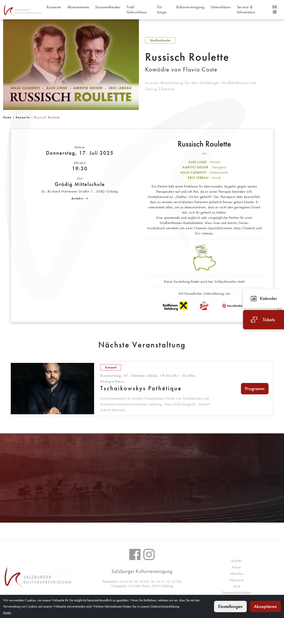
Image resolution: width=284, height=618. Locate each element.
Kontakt (236, 561)
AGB (236, 586)
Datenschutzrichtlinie (236, 592)
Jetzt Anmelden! (47, 497)
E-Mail (146, 497)
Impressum (236, 580)
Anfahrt (77, 198)
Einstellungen (230, 606)
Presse (236, 567)
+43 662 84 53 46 (144, 483)
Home (7, 117)
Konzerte (23, 117)
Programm (254, 388)
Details (236, 497)
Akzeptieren (265, 606)
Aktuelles (236, 573)
